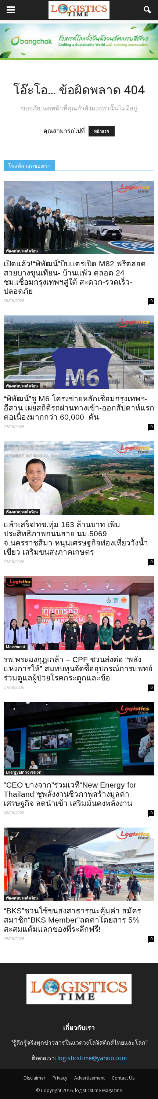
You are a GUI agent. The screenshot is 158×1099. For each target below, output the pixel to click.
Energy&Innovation (24, 772)
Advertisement (89, 1078)
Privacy (60, 1078)
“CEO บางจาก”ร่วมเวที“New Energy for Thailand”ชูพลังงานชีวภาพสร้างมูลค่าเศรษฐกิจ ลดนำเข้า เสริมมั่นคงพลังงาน (70, 794)
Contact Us (123, 1078)
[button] (147, 10)
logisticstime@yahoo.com (92, 1058)
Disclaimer (35, 1078)
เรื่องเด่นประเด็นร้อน (22, 250)
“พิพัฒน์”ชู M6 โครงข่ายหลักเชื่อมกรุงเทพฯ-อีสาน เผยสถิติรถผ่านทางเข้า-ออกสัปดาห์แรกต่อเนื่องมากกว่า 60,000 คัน (79, 407)
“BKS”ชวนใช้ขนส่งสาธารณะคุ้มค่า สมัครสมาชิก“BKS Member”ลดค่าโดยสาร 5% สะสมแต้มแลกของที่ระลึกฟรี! (72, 919)
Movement (15, 646)
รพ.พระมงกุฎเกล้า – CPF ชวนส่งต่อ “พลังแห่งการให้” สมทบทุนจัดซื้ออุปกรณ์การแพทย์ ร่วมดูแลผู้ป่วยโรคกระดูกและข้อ (78, 668)
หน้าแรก (101, 131)
